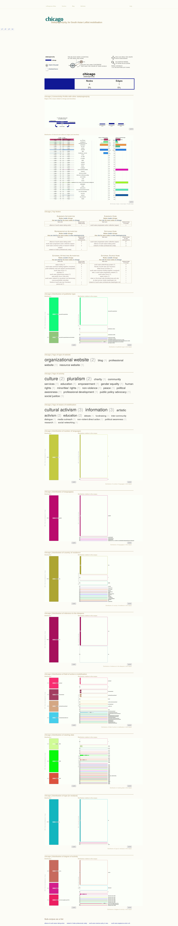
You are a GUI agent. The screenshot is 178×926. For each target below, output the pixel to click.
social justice (54, 396)
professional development (81, 392)
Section (64, 6)
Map (73, 6)
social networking (68, 422)
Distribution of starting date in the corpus (121, 788)
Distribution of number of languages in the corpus (118, 484)
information (99, 409)
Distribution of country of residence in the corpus (119, 605)
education (68, 384)
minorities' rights (68, 388)
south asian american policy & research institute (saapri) (104, 923)
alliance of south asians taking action (54, 923)
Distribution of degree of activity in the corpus (119, 909)
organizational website (70, 359)
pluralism (79, 378)
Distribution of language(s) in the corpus (121, 545)
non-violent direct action (90, 419)
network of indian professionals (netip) (77, 923)
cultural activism (64, 409)
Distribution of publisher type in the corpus (120, 347)
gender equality (112, 384)
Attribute (82, 6)
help (131, 6)
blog (102, 360)
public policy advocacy (115, 392)
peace (109, 388)
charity (100, 379)
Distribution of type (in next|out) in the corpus (120, 848)
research (50, 422)
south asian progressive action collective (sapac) (124, 923)
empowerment (88, 384)
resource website (72, 365)
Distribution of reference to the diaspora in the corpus (117, 666)
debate (89, 415)
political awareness (115, 419)
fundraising (102, 415)
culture (55, 378)
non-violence (92, 388)
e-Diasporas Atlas (51, 6)
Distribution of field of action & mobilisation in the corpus (116, 727)
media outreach (67, 419)
